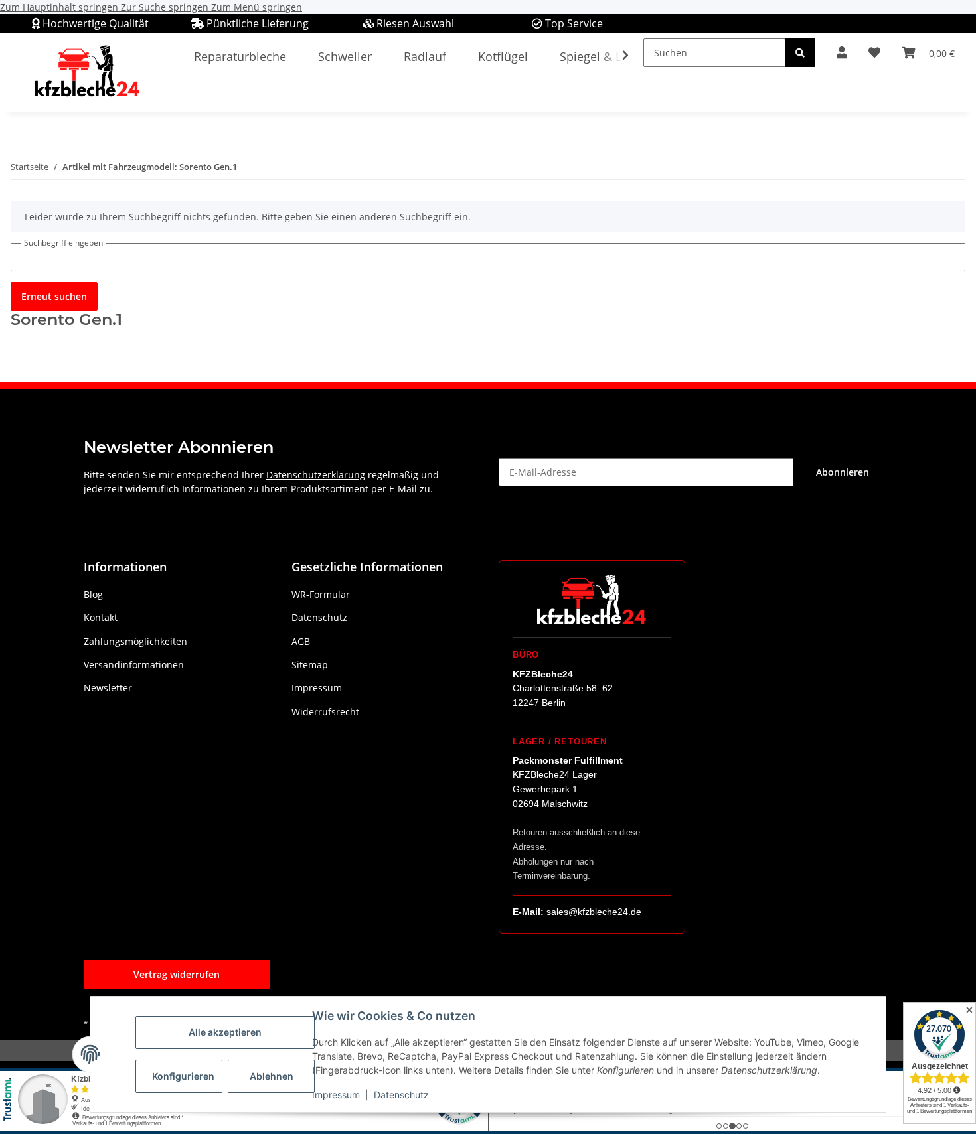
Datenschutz (401, 1094)
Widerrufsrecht (325, 711)
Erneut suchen (54, 296)
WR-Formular (320, 594)
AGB (300, 641)
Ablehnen (271, 1076)
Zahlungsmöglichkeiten (135, 641)
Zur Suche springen (166, 7)
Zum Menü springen (256, 7)
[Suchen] (800, 52)
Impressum (336, 1094)
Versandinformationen (134, 664)
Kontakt (101, 617)
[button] (842, 53)
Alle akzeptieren (225, 1032)
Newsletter (108, 687)
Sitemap (309, 664)
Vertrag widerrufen (176, 974)
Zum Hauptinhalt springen (60, 7)
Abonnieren (842, 472)
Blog (93, 594)
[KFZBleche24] (86, 72)
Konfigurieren (183, 1076)
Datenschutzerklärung (315, 474)
